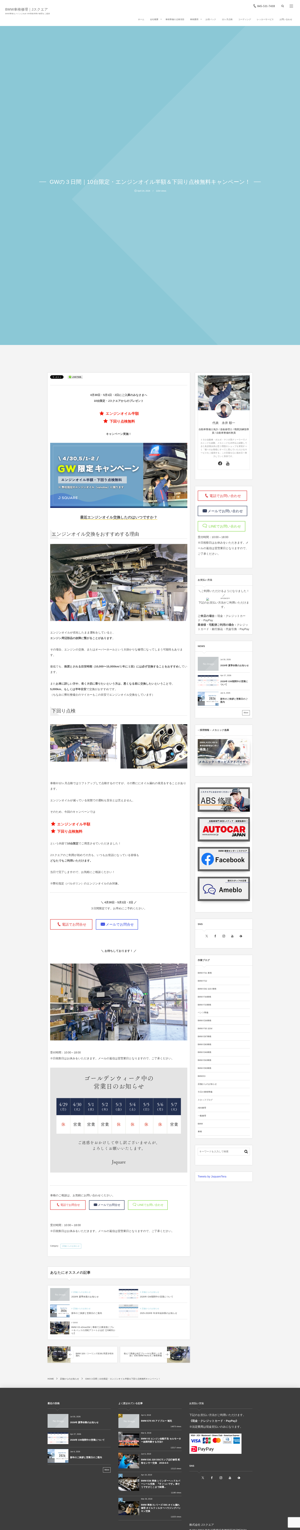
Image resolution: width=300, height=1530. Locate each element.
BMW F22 (202, 981)
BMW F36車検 (204, 997)
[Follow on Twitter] (207, 936)
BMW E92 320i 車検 (207, 989)
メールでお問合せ (120, 924)
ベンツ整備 (203, 1012)
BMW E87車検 (204, 1036)
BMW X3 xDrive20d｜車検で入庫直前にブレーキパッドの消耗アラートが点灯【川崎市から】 (93, 1330)
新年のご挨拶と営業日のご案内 (86, 1313)
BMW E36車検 (204, 1020)
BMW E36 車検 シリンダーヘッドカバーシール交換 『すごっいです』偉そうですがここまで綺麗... (160, 1483)
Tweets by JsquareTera (212, 1176)
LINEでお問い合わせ (150, 1205)
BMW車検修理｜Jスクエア (26, 9)
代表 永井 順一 (223, 423)
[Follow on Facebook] (215, 936)
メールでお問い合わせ (225, 511)
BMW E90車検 (204, 1068)
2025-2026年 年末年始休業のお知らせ (158, 1313)
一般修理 (202, 1116)
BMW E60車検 (204, 1060)
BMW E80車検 (204, 1044)
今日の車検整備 (205, 1092)
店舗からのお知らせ (71, 1246)
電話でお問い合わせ (226, 496)
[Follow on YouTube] (232, 936)
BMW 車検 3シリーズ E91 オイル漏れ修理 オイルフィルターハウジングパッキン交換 (161, 1508)
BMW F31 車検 (205, 973)
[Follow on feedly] (241, 936)
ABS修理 (202, 1108)
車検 (200, 1131)
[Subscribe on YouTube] (228, 463)
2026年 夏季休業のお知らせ (85, 1297)
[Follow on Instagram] (224, 936)
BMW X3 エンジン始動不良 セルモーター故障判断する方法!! (161, 1440)
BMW (75, 1323)
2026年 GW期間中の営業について (156, 1297)
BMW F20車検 (204, 1005)
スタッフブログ (205, 1100)
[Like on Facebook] (220, 463)
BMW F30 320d (205, 1028)
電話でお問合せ (76, 924)
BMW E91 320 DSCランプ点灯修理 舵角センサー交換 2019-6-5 (160, 1461)
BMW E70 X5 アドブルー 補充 (156, 1421)
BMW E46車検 (204, 1052)
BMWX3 (201, 1076)
